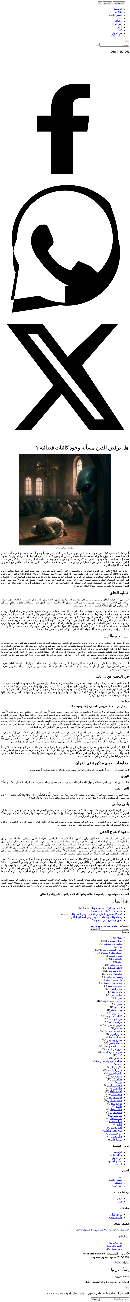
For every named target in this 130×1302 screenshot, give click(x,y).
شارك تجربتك (115, 1242)
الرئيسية (118, 1152)
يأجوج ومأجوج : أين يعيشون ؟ (107, 920)
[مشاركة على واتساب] (65, 311)
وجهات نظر (96, 925)
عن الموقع (116, 1158)
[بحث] (107, 3)
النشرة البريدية (114, 1245)
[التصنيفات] (119, 3)
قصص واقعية (115, 1180)
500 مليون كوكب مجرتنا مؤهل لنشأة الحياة (100, 908)
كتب (120, 1201)
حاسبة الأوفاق (115, 1217)
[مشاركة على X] (65, 439)
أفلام (119, 1198)
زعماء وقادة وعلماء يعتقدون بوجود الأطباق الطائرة (96, 917)
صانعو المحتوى (114, 1161)
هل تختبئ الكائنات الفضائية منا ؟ (105, 911)
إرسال (95, 1299)
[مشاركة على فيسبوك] (65, 183)
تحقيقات (118, 1183)
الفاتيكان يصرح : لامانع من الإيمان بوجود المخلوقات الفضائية (91, 914)
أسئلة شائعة (116, 1155)
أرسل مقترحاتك (114, 1248)
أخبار (119, 1177)
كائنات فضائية (111, 925)
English (118, 1164)
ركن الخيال (116, 1186)
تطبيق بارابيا (116, 1214)
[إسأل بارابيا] (121, 1262)
